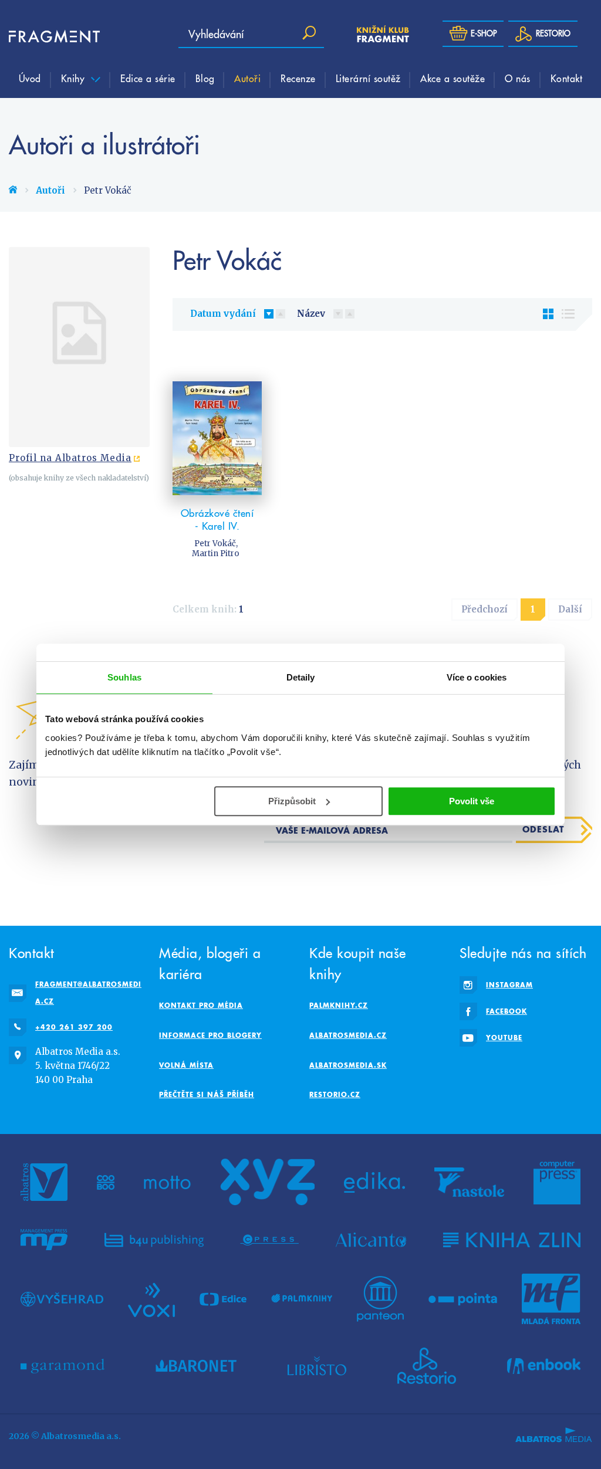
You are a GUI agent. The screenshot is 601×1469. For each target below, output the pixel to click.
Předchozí (484, 609)
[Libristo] (317, 1366)
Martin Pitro (215, 554)
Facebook (506, 1011)
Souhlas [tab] (124, 677)
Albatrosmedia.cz (348, 1035)
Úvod (30, 78)
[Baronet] (196, 1366)
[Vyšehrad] (62, 1299)
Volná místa (186, 1065)
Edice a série (147, 78)
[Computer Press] (557, 1182)
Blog (205, 78)
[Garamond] (62, 1366)
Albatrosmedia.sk (348, 1065)
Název (311, 313)
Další (570, 609)
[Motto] (167, 1182)
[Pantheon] (380, 1299)
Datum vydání (223, 313)
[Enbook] (543, 1366)
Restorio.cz (334, 1094)
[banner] (44, 37)
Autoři (247, 78)
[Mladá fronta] (551, 1299)
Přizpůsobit (292, 801)
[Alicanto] (371, 1239)
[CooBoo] (106, 1182)
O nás (518, 78)
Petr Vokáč (215, 544)
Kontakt (567, 78)
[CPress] (269, 1239)
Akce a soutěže (452, 78)
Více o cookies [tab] (477, 677)
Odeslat (543, 829)
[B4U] (154, 1239)
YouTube (504, 1037)
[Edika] (374, 1182)
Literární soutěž (368, 78)
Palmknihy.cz (338, 1005)
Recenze (298, 78)
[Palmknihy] (301, 1299)
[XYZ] (267, 1182)
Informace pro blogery (210, 1035)
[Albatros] (44, 1182)
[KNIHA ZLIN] (511, 1239)
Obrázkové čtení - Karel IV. (217, 520)
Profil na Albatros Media (70, 457)
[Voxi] (151, 1299)
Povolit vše (471, 801)
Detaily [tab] (300, 677)
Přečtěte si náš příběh (206, 1094)
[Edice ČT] (223, 1299)
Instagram (509, 985)
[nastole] (469, 1182)
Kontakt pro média (201, 1005)
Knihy (74, 78)
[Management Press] (44, 1239)
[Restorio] (427, 1366)
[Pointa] (463, 1299)
